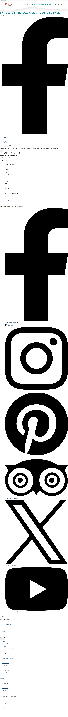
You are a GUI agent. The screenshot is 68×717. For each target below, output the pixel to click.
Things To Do (18, 4)
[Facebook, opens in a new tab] (35, 134)
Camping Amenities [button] (6, 172)
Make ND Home (55, 4)
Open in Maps (2, 157)
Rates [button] (3, 196)
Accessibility (4, 690)
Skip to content (3, 0)
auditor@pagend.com (6, 145)
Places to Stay (26, 4)
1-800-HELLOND (3, 616)
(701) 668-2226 (5, 137)
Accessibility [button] (4, 163)
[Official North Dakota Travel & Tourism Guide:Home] (8, 4)
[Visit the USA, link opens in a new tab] (6, 675)
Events (49, 4)
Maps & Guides (42, 4)
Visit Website (2, 15)
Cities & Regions (34, 4)
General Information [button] (6, 187)
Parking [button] (3, 192)
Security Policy (5, 683)
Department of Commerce (7, 685)
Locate (1, 151)
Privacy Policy (5, 688)
